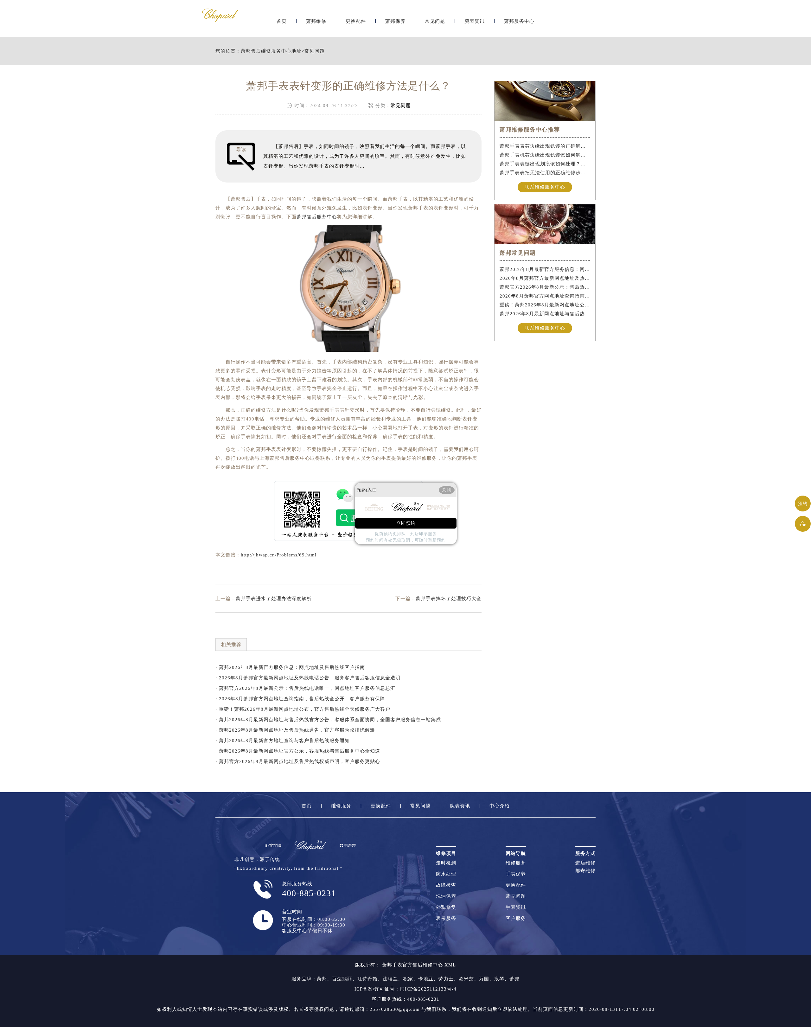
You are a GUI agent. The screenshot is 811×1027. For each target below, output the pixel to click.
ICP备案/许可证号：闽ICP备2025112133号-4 (405, 989)
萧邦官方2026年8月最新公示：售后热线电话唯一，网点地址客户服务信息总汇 (545, 287)
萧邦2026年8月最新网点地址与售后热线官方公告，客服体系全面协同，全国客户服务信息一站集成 (545, 313)
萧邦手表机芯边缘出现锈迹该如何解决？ (545, 154)
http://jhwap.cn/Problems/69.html (278, 554)
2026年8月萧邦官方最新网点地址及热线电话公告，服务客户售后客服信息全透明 (545, 278)
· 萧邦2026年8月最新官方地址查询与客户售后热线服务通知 (282, 740)
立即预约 (405, 523)
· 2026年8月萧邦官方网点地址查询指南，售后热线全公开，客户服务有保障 (300, 698)
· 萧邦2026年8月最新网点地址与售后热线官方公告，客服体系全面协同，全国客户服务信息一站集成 (328, 719)
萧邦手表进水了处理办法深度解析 (274, 598)
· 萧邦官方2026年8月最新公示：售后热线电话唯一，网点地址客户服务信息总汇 (305, 688)
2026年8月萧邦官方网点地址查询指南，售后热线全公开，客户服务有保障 (545, 295)
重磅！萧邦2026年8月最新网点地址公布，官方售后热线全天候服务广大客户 (545, 304)
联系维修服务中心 (545, 186)
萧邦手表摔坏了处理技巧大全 (449, 598)
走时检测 (446, 863)
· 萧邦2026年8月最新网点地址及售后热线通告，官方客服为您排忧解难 (295, 730)
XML (450, 964)
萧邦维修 (316, 21)
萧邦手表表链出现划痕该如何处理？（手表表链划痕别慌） (545, 163)
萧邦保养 (395, 21)
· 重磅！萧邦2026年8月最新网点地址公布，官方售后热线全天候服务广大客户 (302, 709)
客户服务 (516, 918)
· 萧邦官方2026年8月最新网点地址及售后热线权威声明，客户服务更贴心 (297, 761)
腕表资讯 (474, 21)
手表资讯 (516, 907)
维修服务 (341, 806)
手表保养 (516, 874)
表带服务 (446, 918)
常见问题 (435, 21)
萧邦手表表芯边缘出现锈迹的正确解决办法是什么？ (545, 146)
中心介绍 (499, 806)
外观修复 (446, 907)
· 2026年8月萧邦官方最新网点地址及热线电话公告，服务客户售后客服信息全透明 (307, 677)
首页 (282, 21)
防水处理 (446, 874)
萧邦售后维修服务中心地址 (271, 51)
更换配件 (356, 21)
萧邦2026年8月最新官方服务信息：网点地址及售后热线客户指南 (545, 269)
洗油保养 (446, 896)
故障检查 (446, 885)
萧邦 (322, 978)
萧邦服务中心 (519, 21)
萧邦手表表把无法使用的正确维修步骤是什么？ (545, 172)
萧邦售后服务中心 (317, 216)
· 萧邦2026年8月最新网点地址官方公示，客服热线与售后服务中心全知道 (297, 751)
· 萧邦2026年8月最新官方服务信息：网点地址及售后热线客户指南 (290, 667)
